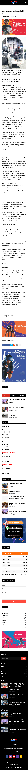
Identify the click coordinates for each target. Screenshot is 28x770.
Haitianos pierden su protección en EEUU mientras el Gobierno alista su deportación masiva (17, 729)
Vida (14, 627)
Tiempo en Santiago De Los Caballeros (9, 440)
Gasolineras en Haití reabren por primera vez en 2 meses (17, 414)
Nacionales (14, 620)
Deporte (14, 611)
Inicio (3, 8)
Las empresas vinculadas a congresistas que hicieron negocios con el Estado (17, 497)
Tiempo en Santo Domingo (7, 464)
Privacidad (19, 767)
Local (14, 618)
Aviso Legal (13, 767)
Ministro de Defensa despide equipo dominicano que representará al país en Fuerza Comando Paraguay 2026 (17, 702)
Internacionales (8, 8)
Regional (14, 622)
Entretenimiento (14, 613)
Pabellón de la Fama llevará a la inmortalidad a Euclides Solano (15, 484)
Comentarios (22, 395)
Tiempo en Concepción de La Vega (8, 452)
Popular (5, 395)
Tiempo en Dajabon (5, 428)
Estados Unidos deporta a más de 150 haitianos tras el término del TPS (16, 695)
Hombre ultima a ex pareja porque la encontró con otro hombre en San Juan (16, 408)
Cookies (8, 767)
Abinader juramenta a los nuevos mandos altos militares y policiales (17, 490)
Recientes (14, 395)
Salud (14, 625)
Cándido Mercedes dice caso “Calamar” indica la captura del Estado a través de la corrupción (17, 401)
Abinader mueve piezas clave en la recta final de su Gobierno (17, 504)
